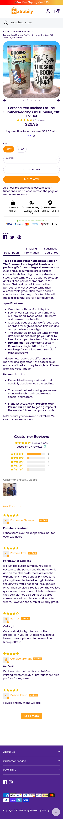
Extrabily (25, 810)
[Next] (58, 100)
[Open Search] (5, 22)
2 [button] (27, 100)
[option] (31, 69)
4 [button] (35, 100)
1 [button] (23, 100)
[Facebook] (5, 782)
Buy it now (31, 179)
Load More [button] (31, 716)
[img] (11, 515)
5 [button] (39, 100)
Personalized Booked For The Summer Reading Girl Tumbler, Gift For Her (28, 36)
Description (11, 253)
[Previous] (4, 100)
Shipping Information (31, 251)
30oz (21, 149)
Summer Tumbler (21, 31)
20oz (9, 149)
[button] (25, 120)
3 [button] (31, 100)
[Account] (48, 9)
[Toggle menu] (5, 11)
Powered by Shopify (39, 810)
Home (6, 31)
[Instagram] (11, 782)
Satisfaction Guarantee (51, 251)
